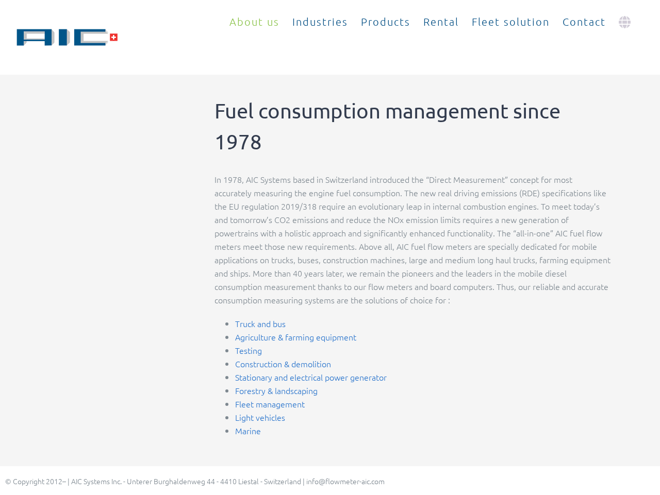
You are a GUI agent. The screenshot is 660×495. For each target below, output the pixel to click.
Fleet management (270, 403)
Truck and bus (260, 323)
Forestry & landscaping (276, 390)
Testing (248, 350)
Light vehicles (260, 417)
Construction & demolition (283, 363)
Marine (248, 430)
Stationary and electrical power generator (311, 377)
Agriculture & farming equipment (295, 337)
